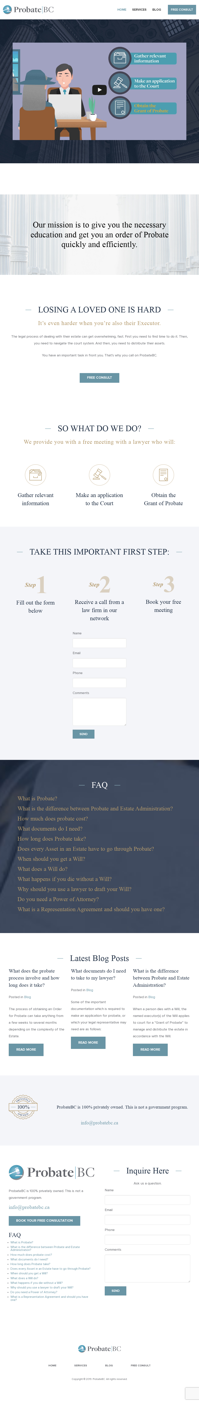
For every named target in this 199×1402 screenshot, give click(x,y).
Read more (26, 1049)
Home (52, 1365)
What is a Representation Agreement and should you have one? (91, 909)
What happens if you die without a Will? (64, 879)
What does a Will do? (42, 869)
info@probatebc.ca (99, 1122)
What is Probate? (37, 798)
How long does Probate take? (51, 838)
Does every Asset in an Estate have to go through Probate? (85, 849)
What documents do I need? (49, 828)
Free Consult (141, 1365)
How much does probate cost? (52, 818)
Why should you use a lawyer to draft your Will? (74, 889)
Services (80, 1365)
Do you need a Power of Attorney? (58, 899)
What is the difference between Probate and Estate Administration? (95, 808)
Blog (27, 997)
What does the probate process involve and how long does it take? (34, 978)
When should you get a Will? (51, 859)
